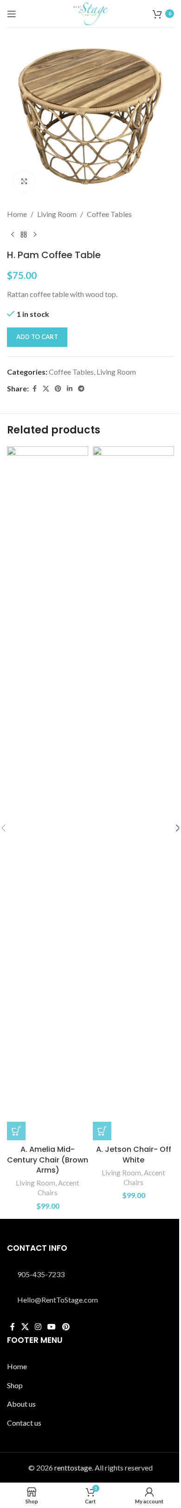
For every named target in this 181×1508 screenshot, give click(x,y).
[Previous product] (12, 234)
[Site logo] (90, 12)
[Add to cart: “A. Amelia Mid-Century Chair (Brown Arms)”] (16, 1131)
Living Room (57, 214)
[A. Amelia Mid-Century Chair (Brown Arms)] (47, 793)
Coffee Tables (109, 214)
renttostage (73, 1467)
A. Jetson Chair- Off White (133, 1154)
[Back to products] (23, 234)
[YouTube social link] (52, 1327)
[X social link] (46, 389)
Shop (15, 1385)
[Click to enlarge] (24, 181)
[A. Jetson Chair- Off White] (133, 793)
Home (17, 214)
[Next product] (34, 234)
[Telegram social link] (81, 389)
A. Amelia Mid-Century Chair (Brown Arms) (47, 1159)
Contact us (24, 1422)
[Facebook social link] (34, 389)
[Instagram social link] (38, 1327)
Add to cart (37, 336)
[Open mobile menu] (11, 14)
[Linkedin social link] (69, 389)
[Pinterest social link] (58, 389)
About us (21, 1403)
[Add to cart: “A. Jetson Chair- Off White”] (102, 1131)
